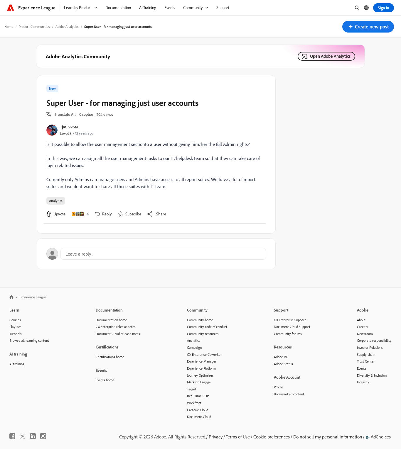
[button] (368, 27)
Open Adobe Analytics (330, 56)
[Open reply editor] (156, 254)
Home (8, 26)
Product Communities (34, 26)
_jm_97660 (70, 126)
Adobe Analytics (67, 26)
